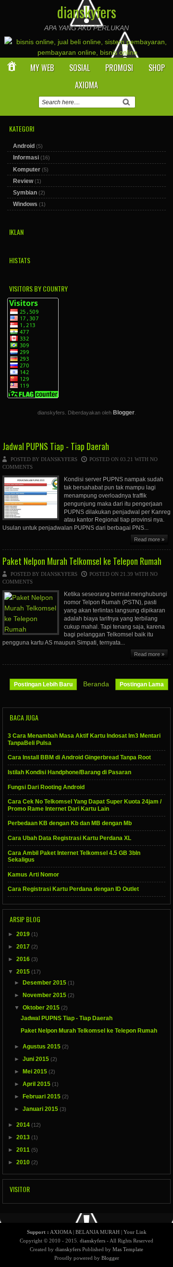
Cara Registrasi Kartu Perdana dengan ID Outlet (73, 889)
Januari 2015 (41, 1109)
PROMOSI (119, 67)
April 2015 (37, 1084)
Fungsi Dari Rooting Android (46, 787)
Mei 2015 (36, 1071)
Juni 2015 (36, 1059)
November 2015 (45, 995)
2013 (23, 1137)
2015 (23, 971)
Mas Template (127, 1249)
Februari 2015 (42, 1096)
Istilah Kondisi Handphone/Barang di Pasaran (69, 772)
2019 (23, 934)
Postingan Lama (142, 684)
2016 (23, 959)
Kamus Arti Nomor (33, 874)
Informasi (26, 157)
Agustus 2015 (42, 1046)
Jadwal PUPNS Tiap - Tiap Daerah (55, 446)
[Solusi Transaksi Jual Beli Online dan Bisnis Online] (87, 52)
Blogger (124, 412)
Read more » (149, 539)
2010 (23, 1162)
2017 (23, 946)
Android (24, 146)
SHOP (156, 67)
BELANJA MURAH (97, 1232)
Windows (25, 204)
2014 (23, 1124)
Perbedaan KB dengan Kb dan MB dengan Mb (70, 823)
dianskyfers (86, 12)
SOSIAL (79, 67)
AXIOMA (86, 85)
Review (23, 181)
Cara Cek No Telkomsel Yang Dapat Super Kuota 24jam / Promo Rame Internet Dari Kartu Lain (84, 805)
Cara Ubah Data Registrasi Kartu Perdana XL (69, 838)
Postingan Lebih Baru (43, 684)
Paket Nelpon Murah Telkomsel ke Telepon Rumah (81, 561)
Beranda (96, 684)
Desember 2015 (45, 982)
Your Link (135, 1232)
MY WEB (42, 67)
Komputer (26, 169)
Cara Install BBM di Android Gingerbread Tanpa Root (79, 757)
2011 (23, 1149)
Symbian (25, 192)
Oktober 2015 (42, 1007)
